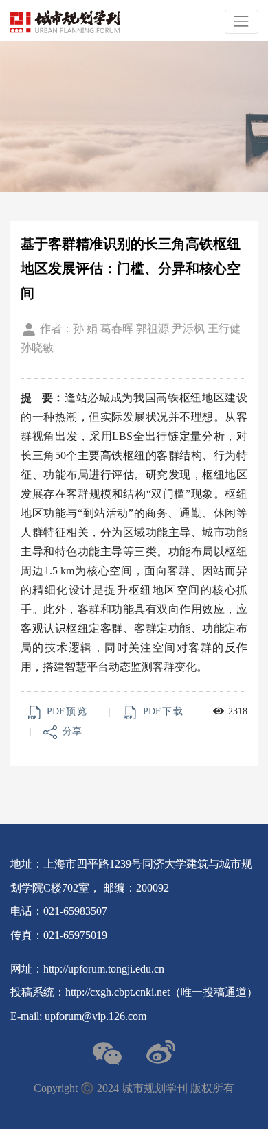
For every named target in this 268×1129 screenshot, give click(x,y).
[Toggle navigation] (241, 22)
